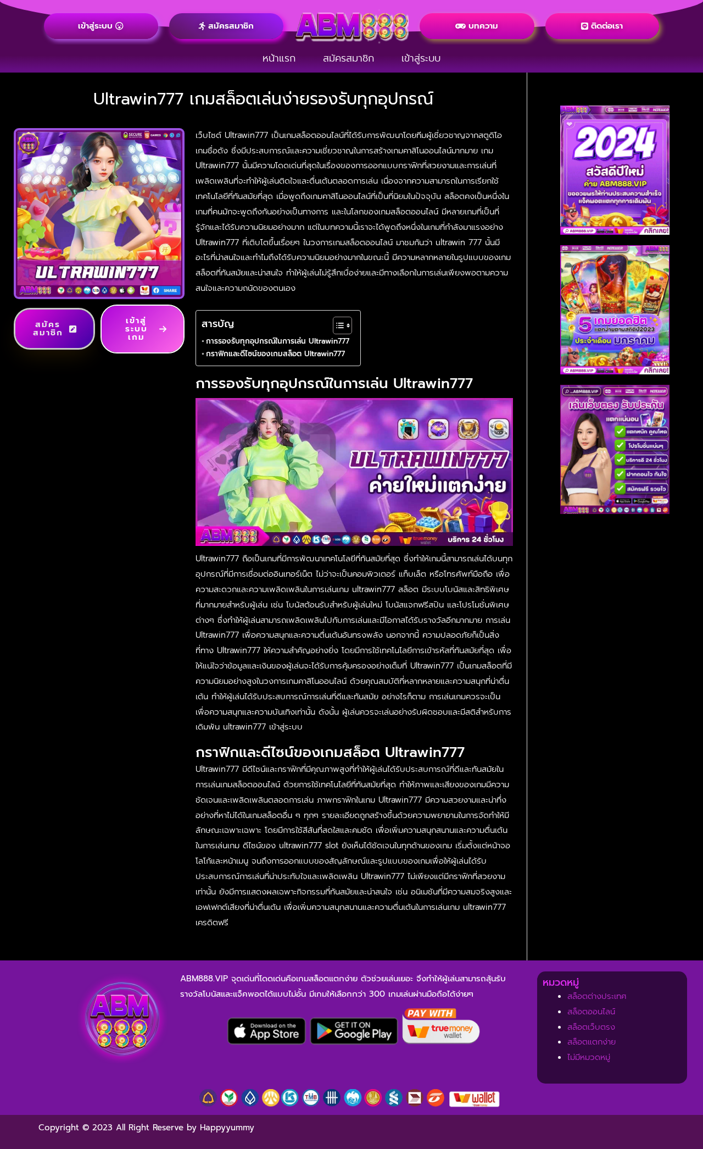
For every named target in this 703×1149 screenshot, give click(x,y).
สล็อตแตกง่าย (591, 1042)
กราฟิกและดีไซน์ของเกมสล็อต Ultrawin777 (275, 354)
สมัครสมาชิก (348, 58)
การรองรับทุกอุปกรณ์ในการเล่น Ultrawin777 (277, 341)
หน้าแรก (279, 58)
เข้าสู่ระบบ (420, 58)
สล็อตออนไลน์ (591, 1012)
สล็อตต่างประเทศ (597, 996)
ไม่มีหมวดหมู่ (588, 1057)
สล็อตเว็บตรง (591, 1027)
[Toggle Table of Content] (337, 325)
